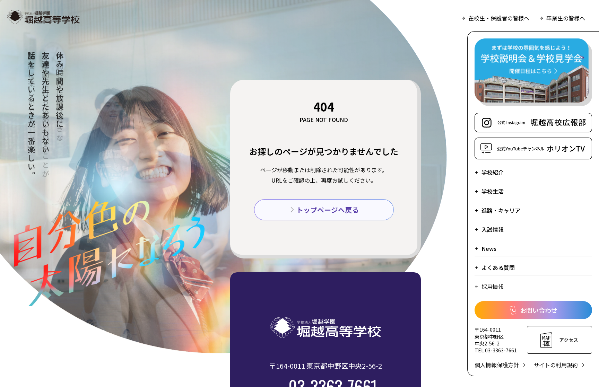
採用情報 (492, 286)
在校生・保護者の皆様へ (498, 18)
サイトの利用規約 (555, 365)
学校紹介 (492, 172)
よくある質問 (498, 267)
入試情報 (492, 229)
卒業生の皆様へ (565, 18)
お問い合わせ (538, 310)
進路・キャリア (500, 210)
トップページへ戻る (327, 210)
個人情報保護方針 (497, 365)
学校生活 (492, 191)
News (488, 248)
